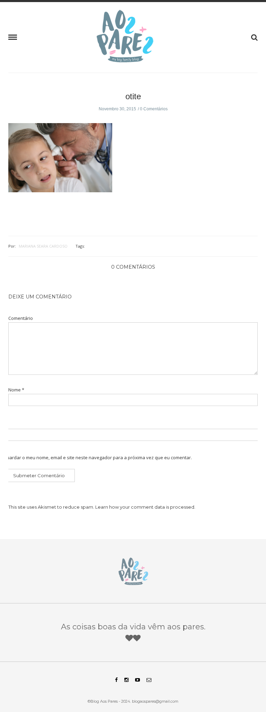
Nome (16, 390)
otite (133, 96)
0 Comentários (154, 109)
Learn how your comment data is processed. (145, 507)
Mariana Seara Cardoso (43, 246)
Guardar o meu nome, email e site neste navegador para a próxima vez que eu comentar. (97, 457)
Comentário (20, 318)
